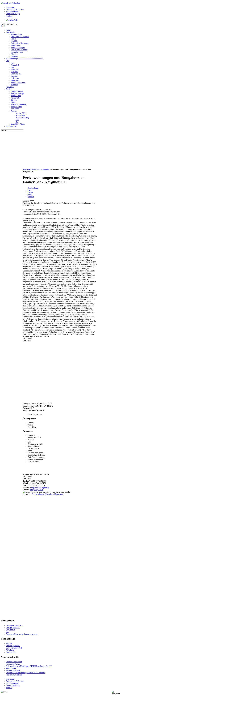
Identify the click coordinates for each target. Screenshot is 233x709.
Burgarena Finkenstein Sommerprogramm (22, 634)
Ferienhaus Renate (13, 664)
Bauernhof (59, 494)
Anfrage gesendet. (13, 628)
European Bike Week (14, 648)
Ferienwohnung (38, 494)
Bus (7, 632)
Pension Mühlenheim (14, 675)
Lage (30, 190)
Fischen (9, 643)
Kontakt (31, 197)
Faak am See (11, 652)
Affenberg (10, 650)
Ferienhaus (49, 494)
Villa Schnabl (11, 668)
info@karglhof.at (36, 490)
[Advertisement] (60, 150)
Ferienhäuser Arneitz (14, 662)
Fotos (30, 194)
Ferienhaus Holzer (13, 670)
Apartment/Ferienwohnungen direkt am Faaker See (25, 673)
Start (24, 169)
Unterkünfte (31, 169)
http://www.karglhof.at (40, 487)
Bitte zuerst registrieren (14, 625)
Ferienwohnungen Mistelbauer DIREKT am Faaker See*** (29, 666)
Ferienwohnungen (43, 169)
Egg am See (10, 630)
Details (30, 192)
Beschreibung (33, 188)
